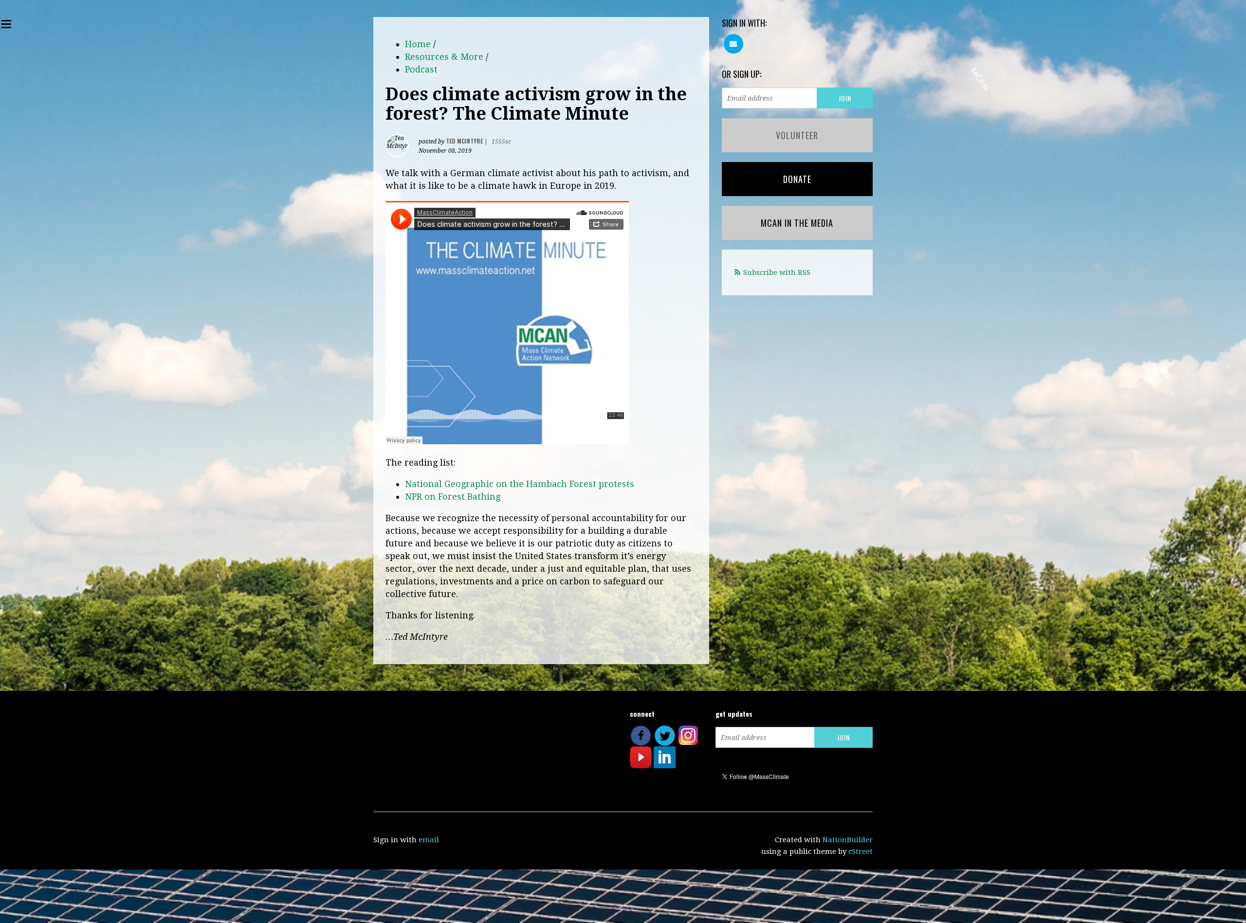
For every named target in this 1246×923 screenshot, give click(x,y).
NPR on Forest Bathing (452, 496)
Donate (797, 179)
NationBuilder (848, 839)
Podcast (421, 69)
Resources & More (444, 57)
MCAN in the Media (797, 223)
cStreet (860, 851)
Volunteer (797, 135)
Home (418, 44)
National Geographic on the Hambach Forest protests (519, 484)
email (429, 839)
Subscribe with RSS (776, 272)
